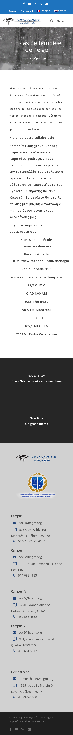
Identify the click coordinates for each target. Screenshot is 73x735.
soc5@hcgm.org (30, 632)
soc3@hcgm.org (30, 557)
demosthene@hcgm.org (36, 679)
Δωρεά (12, 11)
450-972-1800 (27, 697)
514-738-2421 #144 (31, 541)
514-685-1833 (27, 575)
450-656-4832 (27, 616)
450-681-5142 (27, 651)
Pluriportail (26, 11)
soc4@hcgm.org (30, 598)
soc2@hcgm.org (30, 523)
